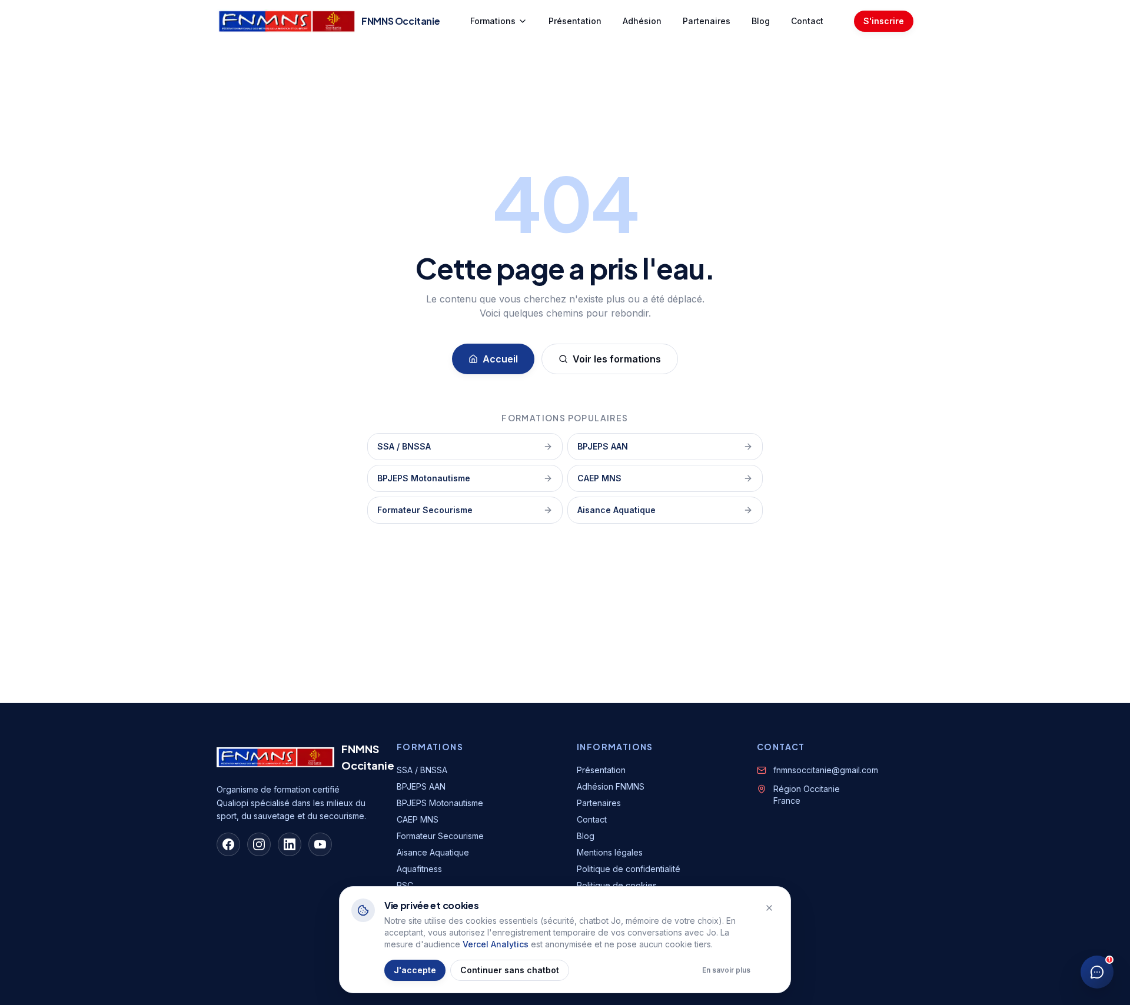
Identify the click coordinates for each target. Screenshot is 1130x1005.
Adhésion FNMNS (610, 786)
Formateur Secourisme (425, 510)
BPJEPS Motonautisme (423, 478)
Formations (493, 21)
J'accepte (415, 970)
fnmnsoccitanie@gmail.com (825, 770)
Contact (807, 21)
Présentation (575, 21)
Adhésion (642, 21)
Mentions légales (610, 852)
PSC (405, 885)
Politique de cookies (617, 885)
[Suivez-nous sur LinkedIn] (289, 844)
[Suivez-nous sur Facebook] (228, 844)
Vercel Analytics (496, 944)
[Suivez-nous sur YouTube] (320, 844)
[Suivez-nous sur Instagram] (259, 844)
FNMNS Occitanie (367, 757)
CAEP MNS (599, 478)
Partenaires (706, 21)
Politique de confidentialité (628, 869)
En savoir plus (726, 970)
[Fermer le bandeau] (769, 907)
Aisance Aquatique (616, 510)
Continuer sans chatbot (509, 970)
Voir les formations (617, 359)
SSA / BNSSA (404, 446)
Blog (761, 21)
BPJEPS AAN (602, 446)
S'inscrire (883, 21)
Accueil (500, 359)
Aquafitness (419, 869)
